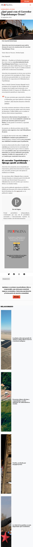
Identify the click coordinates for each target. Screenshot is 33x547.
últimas (12, 9)
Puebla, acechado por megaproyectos (19, 463)
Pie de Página (16, 209)
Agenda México (5, 9)
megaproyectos (6, 278)
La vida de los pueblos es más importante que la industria (22, 525)
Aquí (17, 191)
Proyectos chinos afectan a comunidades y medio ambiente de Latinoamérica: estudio (21, 401)
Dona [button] (27, 1)
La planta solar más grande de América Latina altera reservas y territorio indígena (22, 339)
